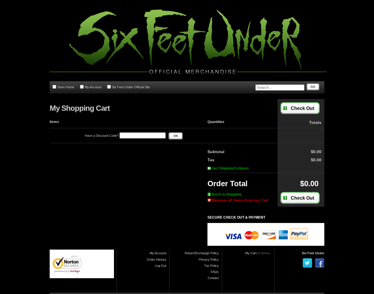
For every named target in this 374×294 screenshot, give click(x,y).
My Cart (251, 253)
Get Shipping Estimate (230, 168)
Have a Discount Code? (102, 135)
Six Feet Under (313, 253)
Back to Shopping (226, 194)
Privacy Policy (209, 259)
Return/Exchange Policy (202, 253)
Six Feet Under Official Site (131, 87)
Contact (213, 278)
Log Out (160, 265)
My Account (93, 87)
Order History (156, 259)
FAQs (215, 272)
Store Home (65, 87)
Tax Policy (211, 265)
